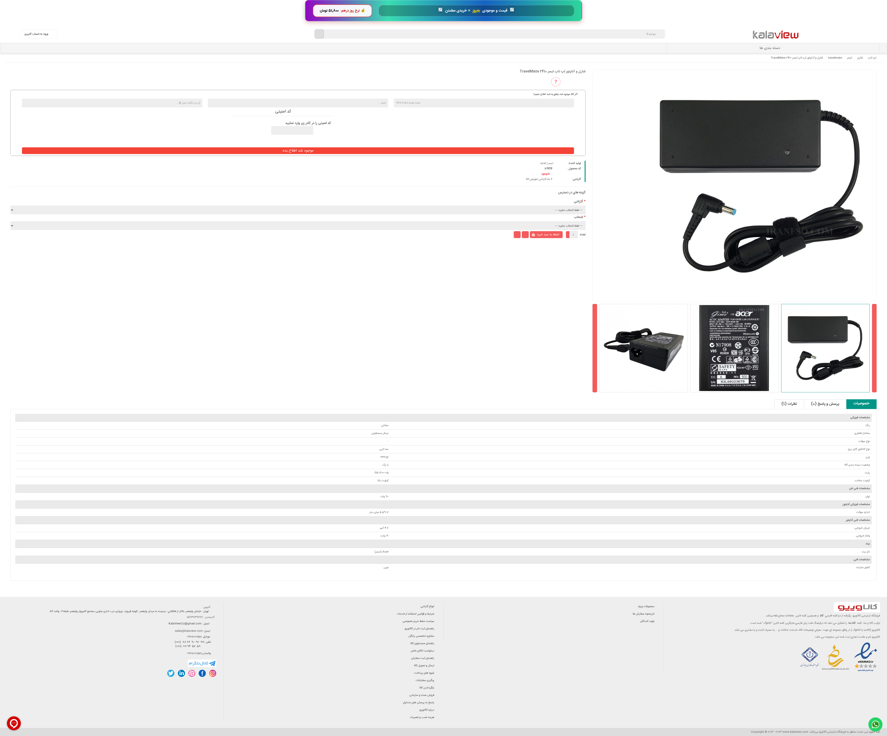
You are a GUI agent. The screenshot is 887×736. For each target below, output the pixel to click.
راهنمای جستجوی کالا (422, 643)
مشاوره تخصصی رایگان (421, 636)
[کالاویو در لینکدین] (181, 673)
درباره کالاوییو (426, 710)
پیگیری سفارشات (425, 680)
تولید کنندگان (647, 621)
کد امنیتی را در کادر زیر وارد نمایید (308, 123)
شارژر (860, 57)
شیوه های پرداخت (424, 673)
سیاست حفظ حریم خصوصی (418, 621)
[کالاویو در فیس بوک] (202, 673)
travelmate (835, 57)
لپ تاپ (872, 57)
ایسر (849, 57)
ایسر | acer (546, 163)
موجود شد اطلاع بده (298, 151)
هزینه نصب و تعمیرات (422, 717)
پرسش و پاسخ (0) (825, 404)
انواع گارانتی (427, 606)
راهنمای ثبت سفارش (422, 658)
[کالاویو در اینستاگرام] (212, 673)
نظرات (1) (789, 404)
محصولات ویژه (646, 606)
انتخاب (578, 217)
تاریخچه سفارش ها (643, 614)
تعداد (583, 234)
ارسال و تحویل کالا (424, 665)
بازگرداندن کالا (426, 687)
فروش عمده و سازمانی (421, 695)
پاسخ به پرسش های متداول (418, 702)
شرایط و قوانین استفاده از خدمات (415, 614)
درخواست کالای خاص (422, 650)
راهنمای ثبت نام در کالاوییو (419, 628)
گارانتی (578, 201)
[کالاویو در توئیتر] (171, 673)
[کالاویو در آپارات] (191, 673)
